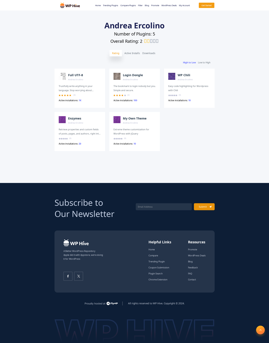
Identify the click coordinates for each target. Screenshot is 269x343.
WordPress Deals (169, 5)
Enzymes (74, 118)
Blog (147, 5)
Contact (192, 279)
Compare (153, 255)
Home (98, 5)
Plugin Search (156, 273)
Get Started (206, 5)
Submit (203, 206)
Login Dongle (133, 75)
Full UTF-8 (75, 75)
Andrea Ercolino (75, 79)
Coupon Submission (159, 267)
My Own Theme (135, 118)
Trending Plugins (110, 5)
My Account (184, 5)
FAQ (190, 273)
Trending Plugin (157, 261)
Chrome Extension (158, 279)
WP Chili (184, 75)
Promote (155, 5)
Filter (140, 5)
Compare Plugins (128, 5)
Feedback (193, 267)
